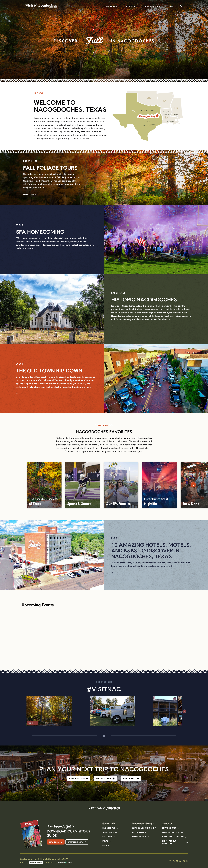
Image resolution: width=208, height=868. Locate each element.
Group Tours (138, 832)
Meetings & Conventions (143, 828)
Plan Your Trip (151, 6)
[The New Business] (36, 862)
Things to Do (109, 6)
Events (105, 841)
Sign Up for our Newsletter (169, 842)
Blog (171, 6)
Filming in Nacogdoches (173, 837)
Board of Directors (171, 832)
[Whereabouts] (65, 862)
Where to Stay (131, 6)
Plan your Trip (108, 828)
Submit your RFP (139, 837)
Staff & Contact (169, 828)
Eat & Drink (107, 837)
